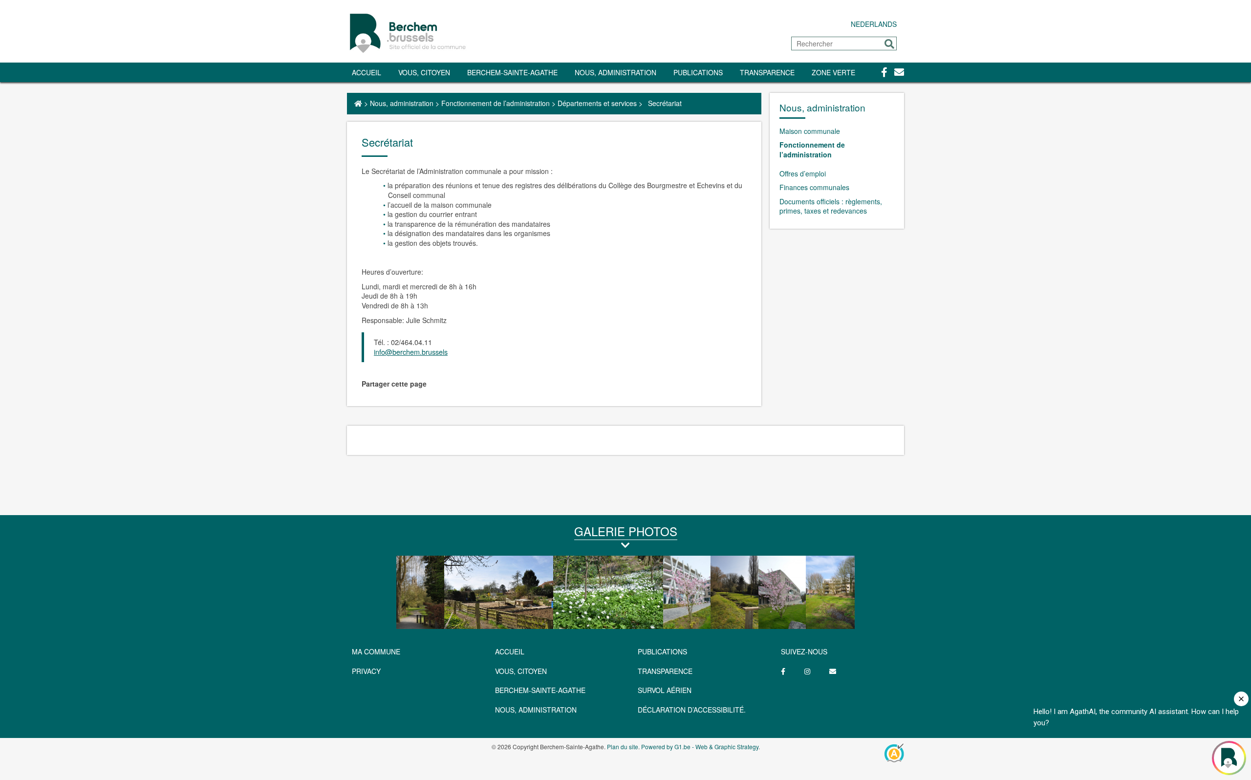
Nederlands (874, 24)
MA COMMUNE (376, 651)
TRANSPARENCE (767, 72)
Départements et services (597, 103)
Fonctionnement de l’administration (495, 103)
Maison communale (809, 131)
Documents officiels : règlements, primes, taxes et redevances (830, 206)
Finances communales (814, 187)
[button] (889, 44)
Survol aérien (664, 690)
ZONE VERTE (833, 72)
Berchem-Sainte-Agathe (512, 72)
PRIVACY (366, 671)
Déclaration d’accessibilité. (692, 710)
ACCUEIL (509, 651)
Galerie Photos (625, 531)
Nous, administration (615, 72)
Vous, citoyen (424, 72)
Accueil (366, 72)
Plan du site (622, 746)
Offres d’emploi (802, 173)
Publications (698, 72)
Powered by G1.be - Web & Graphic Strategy (699, 746)
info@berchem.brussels (411, 352)
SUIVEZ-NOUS (804, 651)
